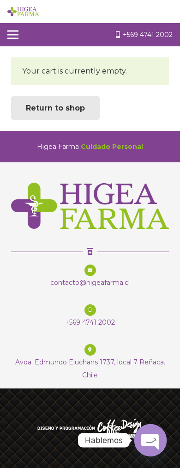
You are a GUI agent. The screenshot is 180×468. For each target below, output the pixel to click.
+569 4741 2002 (90, 322)
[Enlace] (23, 11)
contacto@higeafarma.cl (90, 282)
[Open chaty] (150, 440)
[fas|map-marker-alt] (90, 349)
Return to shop (55, 108)
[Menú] (12, 34)
